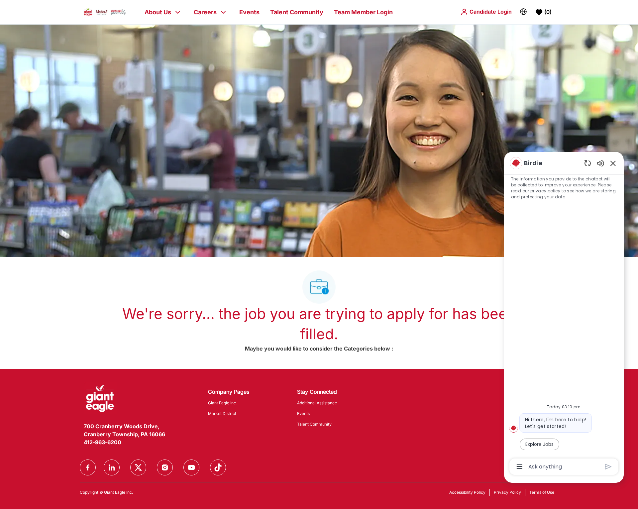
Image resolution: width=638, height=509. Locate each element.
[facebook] (88, 467)
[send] (608, 466)
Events (249, 12)
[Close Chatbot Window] (613, 163)
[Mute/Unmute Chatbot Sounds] (600, 163)
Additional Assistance (317, 402)
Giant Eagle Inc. (222, 402)
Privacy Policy (507, 492)
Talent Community (296, 12)
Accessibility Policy (467, 492)
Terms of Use (541, 492)
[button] (486, 11)
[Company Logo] (104, 12)
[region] (564, 314)
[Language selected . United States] (523, 11)
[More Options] (519, 466)
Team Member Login (363, 12)
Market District (222, 413)
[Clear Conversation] (587, 162)
